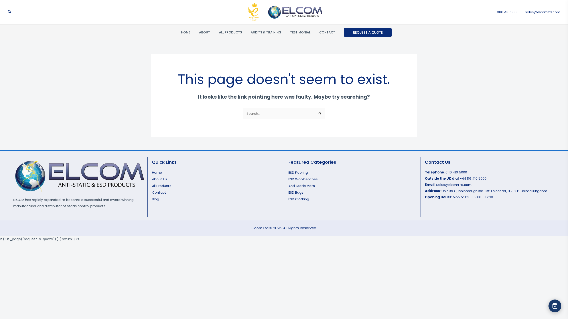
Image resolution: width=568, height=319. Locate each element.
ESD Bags (295, 192)
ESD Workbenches (303, 179)
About (204, 32)
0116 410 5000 (508, 12)
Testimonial (300, 32)
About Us (159, 179)
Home (185, 32)
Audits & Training (266, 32)
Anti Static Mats (301, 185)
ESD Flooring (298, 172)
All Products (230, 32)
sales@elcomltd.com (542, 12)
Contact (327, 32)
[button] (10, 12)
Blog (155, 199)
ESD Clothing (298, 199)
